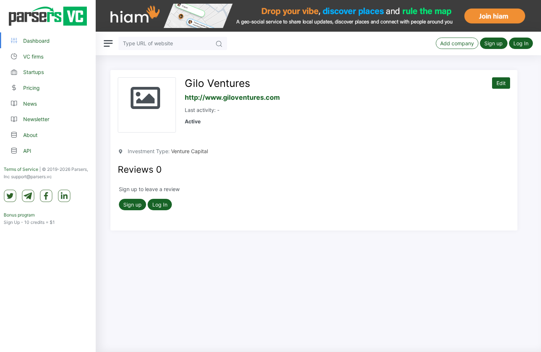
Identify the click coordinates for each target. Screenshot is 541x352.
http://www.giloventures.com (232, 97)
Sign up (493, 43)
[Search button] (219, 43)
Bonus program (19, 215)
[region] (48, 176)
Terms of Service (21, 169)
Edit (501, 83)
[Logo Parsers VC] (48, 16)
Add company (457, 43)
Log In (520, 43)
